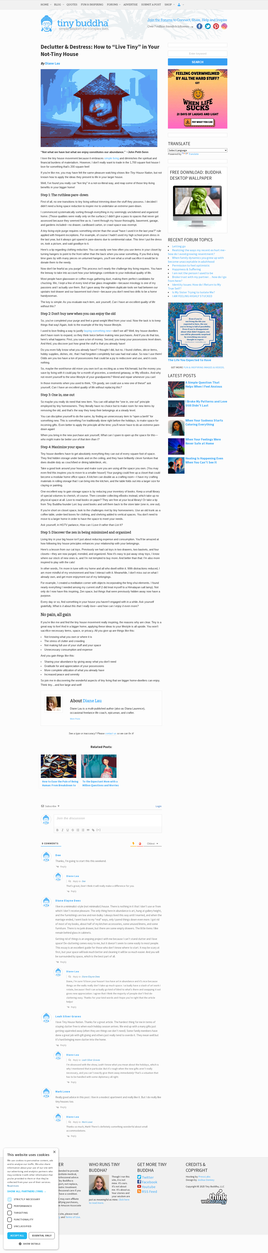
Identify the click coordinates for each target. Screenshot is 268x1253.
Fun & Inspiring (92, 4)
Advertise (130, 4)
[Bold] (57, 830)
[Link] (93, 830)
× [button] (54, 1152)
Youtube (149, 1186)
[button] (31, 1191)
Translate (194, 154)
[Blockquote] (88, 830)
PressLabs (204, 1176)
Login (158, 806)
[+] (99, 829)
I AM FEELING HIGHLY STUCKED (192, 296)
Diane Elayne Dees (91, 976)
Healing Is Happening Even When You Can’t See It (204, 460)
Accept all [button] (17, 1235)
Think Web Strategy (206, 1196)
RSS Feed (149, 1191)
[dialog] (31, 1198)
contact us (110, 733)
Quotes (72, 4)
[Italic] (62, 830)
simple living (111, 158)
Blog (57, 4)
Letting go (179, 246)
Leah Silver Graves (91, 1059)
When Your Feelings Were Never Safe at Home (203, 441)
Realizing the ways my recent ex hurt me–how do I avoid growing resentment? (197, 252)
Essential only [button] (42, 1235)
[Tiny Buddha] (75, 31)
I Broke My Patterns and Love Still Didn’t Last (206, 403)
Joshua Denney (205, 1180)
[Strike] (72, 830)
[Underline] (67, 830)
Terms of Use (72, 1217)
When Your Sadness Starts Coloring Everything (204, 422)
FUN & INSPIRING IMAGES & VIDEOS (203, 367)
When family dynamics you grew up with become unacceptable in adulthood (196, 260)
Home (45, 4)
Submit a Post (151, 4)
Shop (168, 4)
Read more (13, 1185)
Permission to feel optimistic (191, 265)
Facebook (149, 1182)
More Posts (75, 719)
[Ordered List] (77, 830)
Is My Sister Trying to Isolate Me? (193, 292)
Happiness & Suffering (186, 269)
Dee (83, 881)
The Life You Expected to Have (189, 360)
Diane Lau (52, 63)
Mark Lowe (87, 1122)
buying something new (97, 330)
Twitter (148, 1177)
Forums (112, 4)
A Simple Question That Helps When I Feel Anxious (203, 384)
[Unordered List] (83, 830)
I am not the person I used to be (192, 273)
